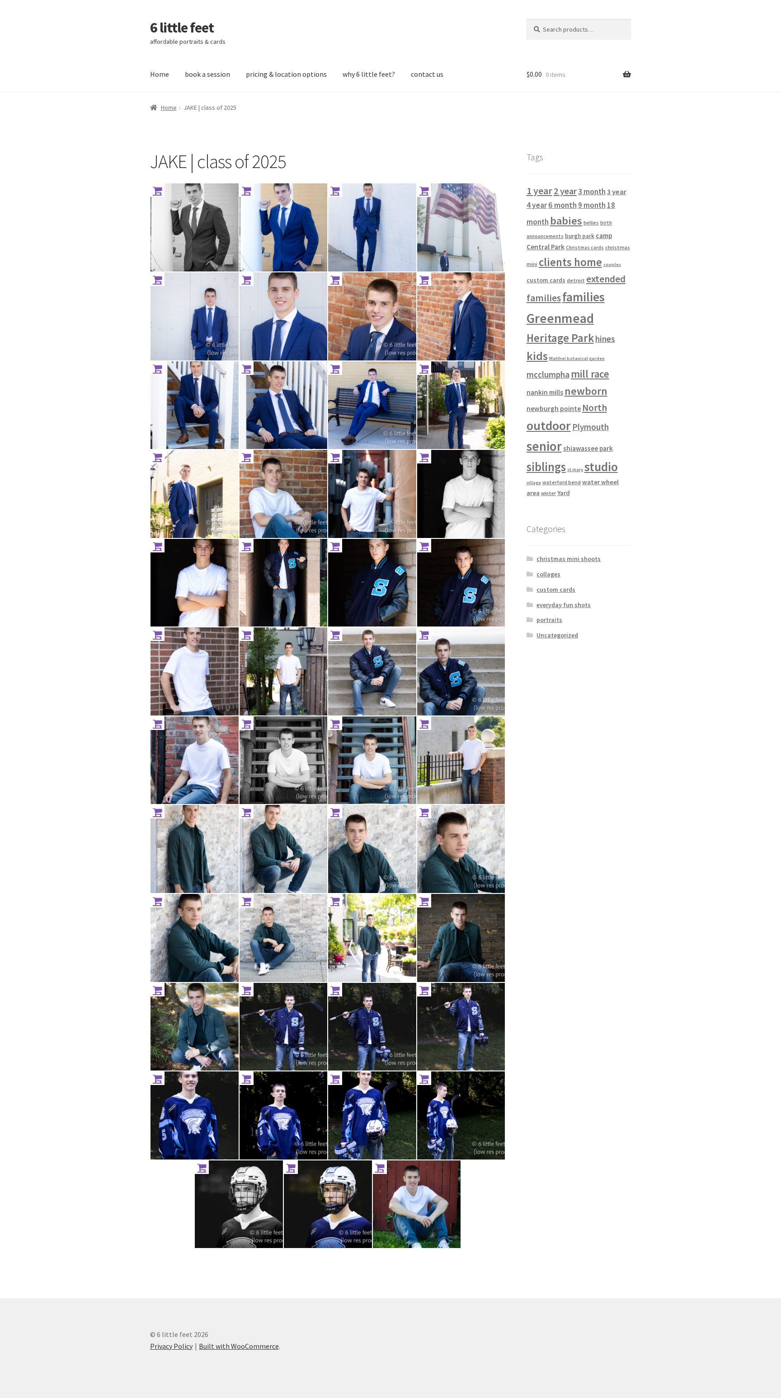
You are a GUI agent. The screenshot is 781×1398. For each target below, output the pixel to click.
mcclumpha (548, 374)
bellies (591, 223)
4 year (537, 205)
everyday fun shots (563, 605)
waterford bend (561, 482)
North (594, 408)
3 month (592, 191)
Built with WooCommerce (239, 1346)
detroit (576, 280)
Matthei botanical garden (577, 358)
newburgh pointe (554, 408)
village (534, 483)
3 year (616, 191)
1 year (539, 190)
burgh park (579, 236)
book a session (207, 74)
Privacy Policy (171, 1346)
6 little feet (182, 28)
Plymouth (590, 426)
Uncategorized (557, 635)
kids (537, 356)
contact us (427, 74)
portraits (549, 620)
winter (548, 493)
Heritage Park (560, 338)
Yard (563, 493)
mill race (590, 374)
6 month (562, 205)
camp (604, 235)
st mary (575, 469)
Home (159, 74)
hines (605, 338)
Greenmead (560, 318)
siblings (546, 466)
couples (612, 264)
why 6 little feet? (369, 74)
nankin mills (545, 392)
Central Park (546, 246)
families (583, 297)
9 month (592, 205)
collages (548, 574)
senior (544, 446)
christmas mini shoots (568, 559)
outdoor (549, 425)
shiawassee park (588, 448)
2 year (565, 190)
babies (566, 221)
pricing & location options (286, 74)
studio (601, 467)
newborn (586, 391)
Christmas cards (585, 247)
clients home (570, 262)
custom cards (546, 280)
